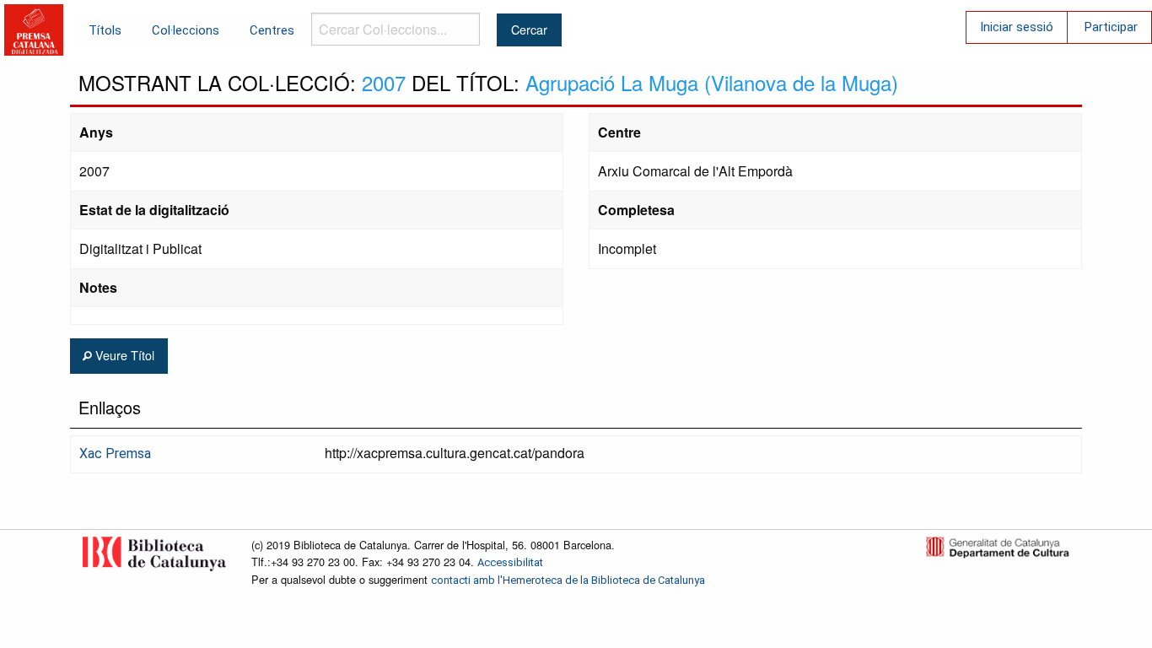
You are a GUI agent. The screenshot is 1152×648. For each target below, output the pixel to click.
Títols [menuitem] (105, 30)
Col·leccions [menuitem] (185, 30)
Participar (1111, 27)
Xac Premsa (115, 454)
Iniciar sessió (1016, 27)
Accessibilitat (510, 562)
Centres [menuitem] (272, 30)
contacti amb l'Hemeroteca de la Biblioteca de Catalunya (568, 580)
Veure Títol (123, 355)
